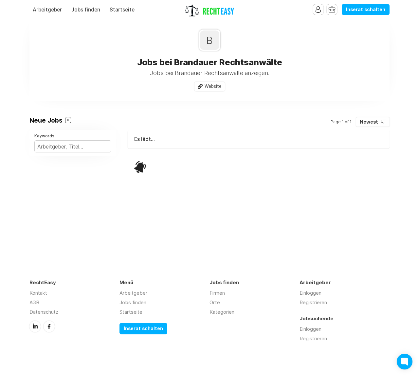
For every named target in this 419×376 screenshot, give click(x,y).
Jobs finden (85, 10)
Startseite (122, 10)
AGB (34, 302)
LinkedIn (35, 326)
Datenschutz (43, 312)
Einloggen (310, 293)
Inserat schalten (365, 9)
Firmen (217, 293)
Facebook (49, 326)
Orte (215, 302)
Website (213, 86)
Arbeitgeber (47, 10)
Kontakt (38, 293)
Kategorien (222, 312)
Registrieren (313, 302)
